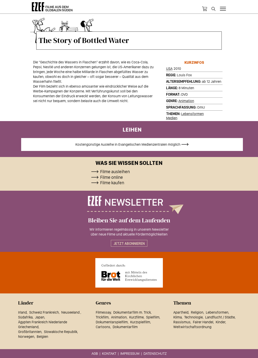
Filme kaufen (112, 182)
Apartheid (180, 312)
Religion (197, 312)
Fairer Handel (203, 322)
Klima (177, 317)
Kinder (220, 322)
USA (169, 68)
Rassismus (181, 322)
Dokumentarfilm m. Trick (132, 312)
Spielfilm (152, 317)
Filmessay (103, 312)
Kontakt (109, 353)
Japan (39, 317)
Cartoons (103, 327)
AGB (95, 353)
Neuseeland (70, 312)
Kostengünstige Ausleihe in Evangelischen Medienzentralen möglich (127, 144)
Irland (22, 312)
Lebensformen (192, 114)
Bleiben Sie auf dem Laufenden (129, 220)
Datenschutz (155, 353)
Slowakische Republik (60, 332)
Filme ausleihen (115, 171)
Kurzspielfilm (140, 322)
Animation (186, 101)
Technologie (193, 317)
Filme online (111, 177)
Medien (171, 118)
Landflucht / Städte (220, 317)
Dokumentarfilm (125, 327)
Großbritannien (30, 332)
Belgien (42, 336)
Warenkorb (204, 8)
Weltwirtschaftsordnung (192, 327)
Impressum (129, 353)
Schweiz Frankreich (44, 312)
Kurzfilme (136, 317)
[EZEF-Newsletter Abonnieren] (129, 205)
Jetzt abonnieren (129, 243)
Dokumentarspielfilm (112, 322)
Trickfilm (102, 317)
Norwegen (26, 336)
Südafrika (25, 317)
